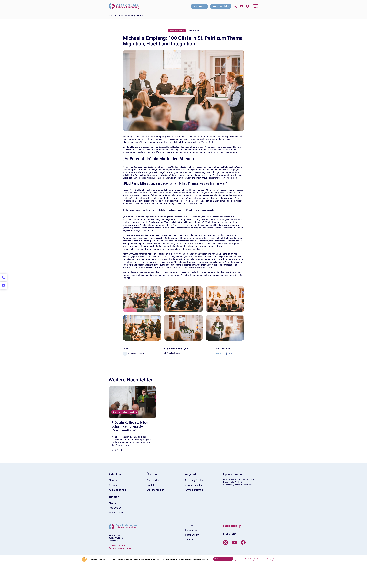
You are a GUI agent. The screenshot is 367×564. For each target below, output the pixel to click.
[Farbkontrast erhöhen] (247, 6)
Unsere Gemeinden (220, 6)
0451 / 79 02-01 (118, 545)
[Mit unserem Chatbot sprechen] (241, 5)
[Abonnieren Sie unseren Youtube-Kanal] (234, 542)
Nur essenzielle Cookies (244, 559)
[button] (220, 353)
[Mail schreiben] (3, 285)
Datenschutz (280, 559)
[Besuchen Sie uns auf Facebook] (243, 542)
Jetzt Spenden (199, 6)
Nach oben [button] (230, 525)
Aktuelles (141, 15)
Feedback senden (174, 353)
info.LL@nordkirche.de (121, 548)
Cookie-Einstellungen (264, 559)
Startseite (113, 15)
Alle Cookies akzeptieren (223, 559)
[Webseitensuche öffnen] (235, 6)
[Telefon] (3, 277)
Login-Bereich (229, 534)
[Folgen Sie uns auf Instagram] (225, 542)
